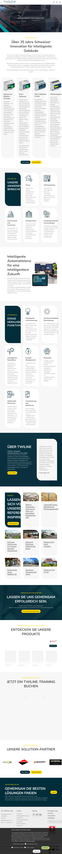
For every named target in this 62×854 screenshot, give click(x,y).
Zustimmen (45, 848)
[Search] (53, 2)
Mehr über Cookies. (30, 841)
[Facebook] (33, 814)
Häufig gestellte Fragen (23, 816)
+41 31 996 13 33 (7, 822)
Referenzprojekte (13, 523)
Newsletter (20, 818)
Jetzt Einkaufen (36, 162)
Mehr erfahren (12, 473)
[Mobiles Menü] (1, 2)
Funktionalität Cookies (32, 844)
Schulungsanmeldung (22, 820)
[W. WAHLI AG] (9, 2)
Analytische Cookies (18, 847)
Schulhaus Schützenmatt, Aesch (31, 572)
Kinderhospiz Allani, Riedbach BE (12, 572)
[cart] (59, 2)
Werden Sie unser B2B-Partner (31, 611)
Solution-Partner (36, 772)
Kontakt (54, 792)
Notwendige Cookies (18, 844)
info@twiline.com (7, 820)
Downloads (20, 821)
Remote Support (21, 823)
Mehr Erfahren (25, 162)
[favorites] (57, 2)
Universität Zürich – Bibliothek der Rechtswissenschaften (52, 507)
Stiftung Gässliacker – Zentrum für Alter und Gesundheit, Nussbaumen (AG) (31, 511)
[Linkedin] (40, 814)
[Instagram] (36, 814)
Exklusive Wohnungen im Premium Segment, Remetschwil (12, 546)
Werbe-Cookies (30, 847)
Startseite (19, 814)
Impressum (19, 825)
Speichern (36, 851)
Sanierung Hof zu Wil (49, 571)
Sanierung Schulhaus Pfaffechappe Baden (31, 545)
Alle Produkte (53, 646)
